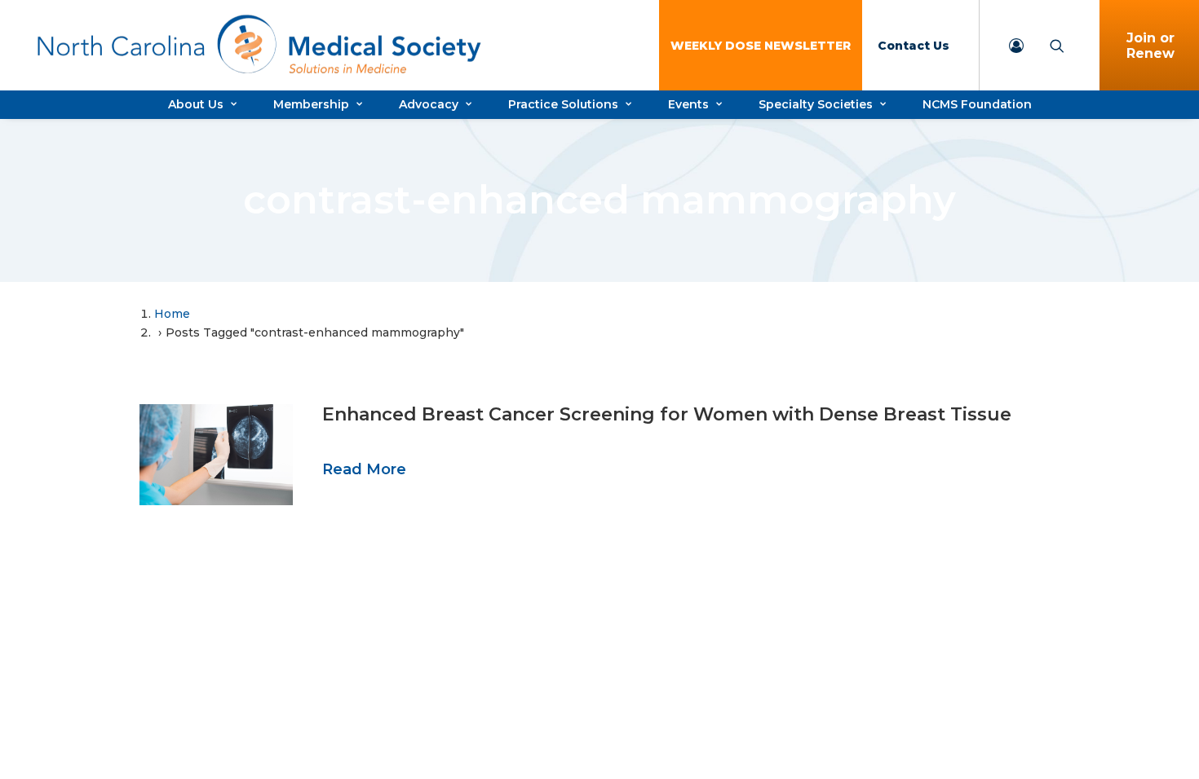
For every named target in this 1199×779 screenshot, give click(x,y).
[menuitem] (760, 45)
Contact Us (913, 45)
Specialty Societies (816, 104)
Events (688, 104)
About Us (195, 104)
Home (172, 313)
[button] (216, 454)
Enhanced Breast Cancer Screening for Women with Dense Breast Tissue (666, 414)
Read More (364, 469)
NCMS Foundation (977, 104)
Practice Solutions (563, 104)
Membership (311, 104)
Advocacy (428, 104)
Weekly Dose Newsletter (760, 45)
